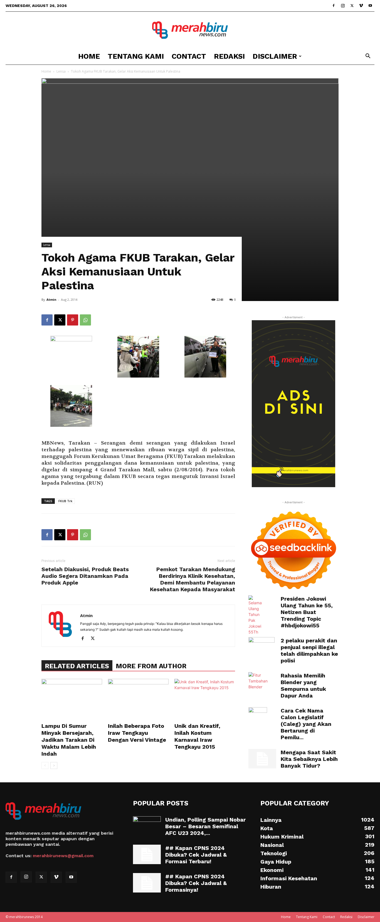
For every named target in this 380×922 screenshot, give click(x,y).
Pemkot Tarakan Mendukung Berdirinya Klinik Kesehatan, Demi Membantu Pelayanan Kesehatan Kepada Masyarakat (192, 579)
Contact (189, 56)
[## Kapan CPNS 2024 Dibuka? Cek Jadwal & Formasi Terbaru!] (147, 854)
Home (89, 56)
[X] (352, 5)
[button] (367, 56)
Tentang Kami (136, 56)
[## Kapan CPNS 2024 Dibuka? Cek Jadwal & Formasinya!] (147, 883)
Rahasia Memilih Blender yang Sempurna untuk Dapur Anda (303, 685)
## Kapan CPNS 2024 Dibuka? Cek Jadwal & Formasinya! (196, 883)
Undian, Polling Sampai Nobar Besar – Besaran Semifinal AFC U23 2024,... (205, 826)
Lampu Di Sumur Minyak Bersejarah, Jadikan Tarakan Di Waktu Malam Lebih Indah (68, 740)
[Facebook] (333, 5)
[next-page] (53, 765)
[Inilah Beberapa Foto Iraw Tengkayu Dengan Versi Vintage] (138, 700)
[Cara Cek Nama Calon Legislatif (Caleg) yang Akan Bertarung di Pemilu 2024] (257, 717)
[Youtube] (370, 5)
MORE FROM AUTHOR (151, 666)
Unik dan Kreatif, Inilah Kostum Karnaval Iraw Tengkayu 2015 (197, 736)
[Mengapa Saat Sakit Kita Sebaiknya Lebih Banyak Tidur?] (262, 758)
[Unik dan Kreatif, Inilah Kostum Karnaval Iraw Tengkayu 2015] (204, 700)
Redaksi (229, 56)
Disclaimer (275, 56)
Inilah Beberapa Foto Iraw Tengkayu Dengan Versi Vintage (137, 733)
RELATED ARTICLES (77, 666)
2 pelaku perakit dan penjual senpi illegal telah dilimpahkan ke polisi (309, 650)
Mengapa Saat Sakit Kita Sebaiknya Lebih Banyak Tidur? (309, 759)
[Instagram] (343, 5)
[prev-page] (44, 765)
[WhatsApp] (85, 320)
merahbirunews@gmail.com (63, 855)
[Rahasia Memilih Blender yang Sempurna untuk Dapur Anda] (258, 682)
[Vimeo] (361, 5)
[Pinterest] (72, 320)
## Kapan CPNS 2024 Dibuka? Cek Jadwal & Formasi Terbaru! (196, 855)
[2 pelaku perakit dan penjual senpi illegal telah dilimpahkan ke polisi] (261, 647)
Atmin (51, 299)
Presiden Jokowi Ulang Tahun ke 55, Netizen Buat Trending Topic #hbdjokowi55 (307, 612)
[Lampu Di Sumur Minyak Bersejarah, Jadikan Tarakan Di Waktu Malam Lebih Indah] (71, 700)
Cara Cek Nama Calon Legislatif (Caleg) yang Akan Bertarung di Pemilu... (306, 724)
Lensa (61, 71)
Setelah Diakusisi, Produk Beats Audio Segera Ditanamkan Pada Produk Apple (85, 576)
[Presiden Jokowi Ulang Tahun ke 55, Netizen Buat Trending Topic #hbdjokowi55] (255, 615)
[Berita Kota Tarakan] (190, 30)
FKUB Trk (65, 501)
